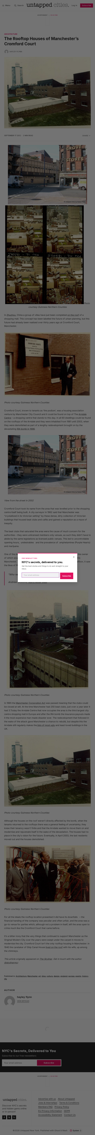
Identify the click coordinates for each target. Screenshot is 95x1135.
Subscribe (66, 576)
